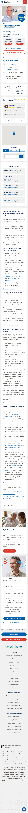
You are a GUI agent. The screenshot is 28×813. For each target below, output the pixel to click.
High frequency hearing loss (14, 709)
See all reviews (9, 121)
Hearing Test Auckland (14, 717)
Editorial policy (14, 668)
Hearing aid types (14, 692)
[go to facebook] (7, 647)
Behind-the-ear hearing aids (14, 696)
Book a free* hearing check (14, 618)
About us (14, 652)
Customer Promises (15, 465)
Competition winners (14, 684)
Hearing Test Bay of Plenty (14, 723)
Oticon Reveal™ (14, 623)
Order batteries (14, 665)
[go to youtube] (20, 647)
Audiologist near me (14, 736)
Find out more (9, 551)
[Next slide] (25, 110)
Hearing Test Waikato (14, 720)
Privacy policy (14, 678)
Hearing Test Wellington (14, 729)
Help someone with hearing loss (14, 656)
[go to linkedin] (11, 647)
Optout (14, 688)
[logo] (5, 2)
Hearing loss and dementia (14, 675)
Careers (14, 659)
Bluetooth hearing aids (14, 702)
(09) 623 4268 (12, 60)
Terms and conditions (14, 681)
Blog (14, 672)
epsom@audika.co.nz (12, 64)
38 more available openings (13, 48)
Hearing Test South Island (14, 733)
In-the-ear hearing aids (14, 699)
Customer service (14, 662)
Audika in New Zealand (14, 713)
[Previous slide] (2, 110)
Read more (7, 116)
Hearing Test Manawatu (14, 726)
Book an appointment (9, 289)
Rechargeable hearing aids (14, 705)
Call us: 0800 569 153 (15, 52)
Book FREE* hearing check (14, 640)
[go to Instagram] (16, 647)
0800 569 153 (14, 634)
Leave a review (19, 121)
